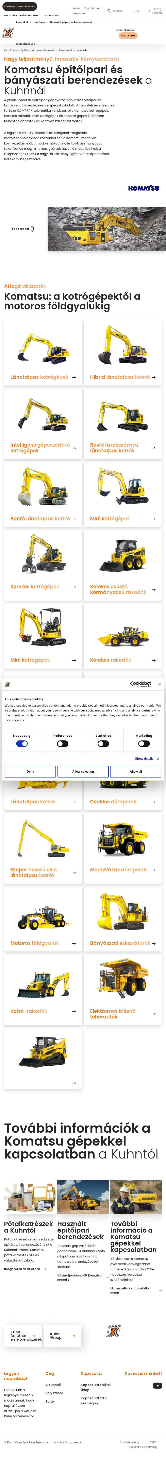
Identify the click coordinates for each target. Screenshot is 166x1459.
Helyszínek (54, 1393)
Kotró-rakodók (28, 1011)
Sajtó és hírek (93, 8)
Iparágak (40, 22)
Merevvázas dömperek (118, 870)
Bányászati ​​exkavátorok (120, 943)
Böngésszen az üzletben (22, 1269)
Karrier (76, 8)
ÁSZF (152, 1442)
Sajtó (49, 1401)
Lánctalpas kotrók (33, 802)
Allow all (136, 771)
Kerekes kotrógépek (34, 586)
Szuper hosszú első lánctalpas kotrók (33, 872)
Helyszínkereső (124, 30)
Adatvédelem (129, 1442)
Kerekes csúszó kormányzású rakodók (118, 589)
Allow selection (83, 771)
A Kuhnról (53, 1385)
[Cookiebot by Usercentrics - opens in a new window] (133, 684)
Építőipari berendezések (19, 6)
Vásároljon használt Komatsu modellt (79, 1277)
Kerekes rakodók (110, 660)
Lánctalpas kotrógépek (39, 377)
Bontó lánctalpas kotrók (40, 518)
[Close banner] (160, 684)
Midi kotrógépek (110, 518)
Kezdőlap (10, 50)
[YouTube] (157, 1387)
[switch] (62, 743)
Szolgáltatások (25, 44)
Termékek (22, 22)
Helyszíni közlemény (143, 1447)
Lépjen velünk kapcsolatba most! (130, 1290)
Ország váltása (157, 11)
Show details (144, 758)
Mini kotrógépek (30, 660)
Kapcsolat (128, 35)
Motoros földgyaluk (34, 943)
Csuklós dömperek (113, 802)
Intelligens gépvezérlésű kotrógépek (40, 447)
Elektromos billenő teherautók (112, 1014)
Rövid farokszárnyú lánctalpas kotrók (114, 447)
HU (137, 11)
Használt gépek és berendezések (71, 22)
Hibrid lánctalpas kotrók (120, 377)
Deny (30, 771)
